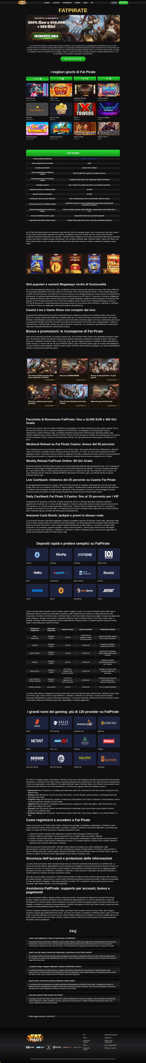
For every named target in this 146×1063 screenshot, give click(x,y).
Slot (107, 78)
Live (59, 78)
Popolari (36, 78)
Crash (84, 78)
